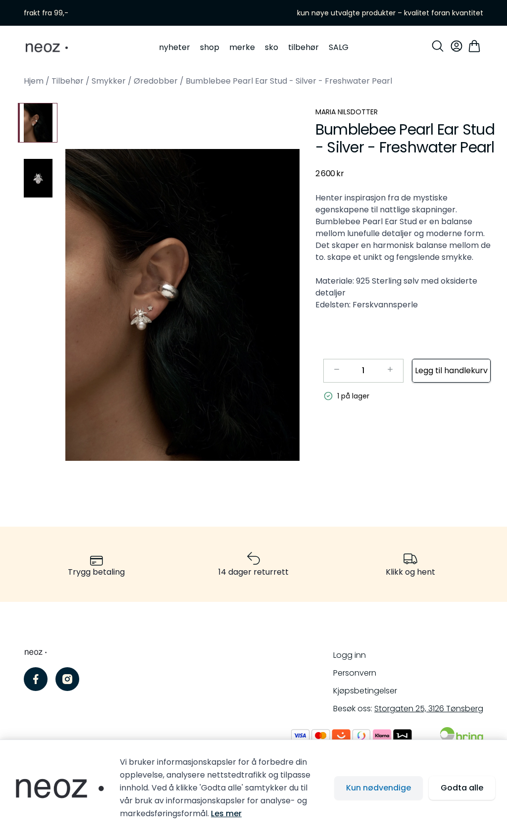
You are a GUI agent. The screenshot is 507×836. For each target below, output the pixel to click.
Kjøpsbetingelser (365, 690)
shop (209, 47)
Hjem (34, 81)
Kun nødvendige (378, 787)
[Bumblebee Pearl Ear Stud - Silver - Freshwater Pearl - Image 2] (37, 178)
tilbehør (303, 47)
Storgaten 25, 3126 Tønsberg (428, 708)
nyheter (174, 47)
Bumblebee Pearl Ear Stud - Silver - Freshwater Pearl (289, 81)
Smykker (109, 81)
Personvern (354, 673)
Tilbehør (67, 81)
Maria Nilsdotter (346, 112)
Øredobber (156, 81)
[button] (182, 305)
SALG (339, 47)
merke (242, 47)
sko (271, 47)
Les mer (226, 813)
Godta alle (462, 787)
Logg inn (349, 655)
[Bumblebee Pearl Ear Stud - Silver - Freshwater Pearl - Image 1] (37, 123)
